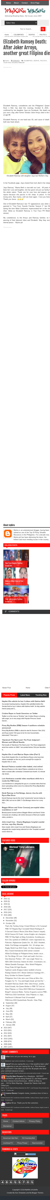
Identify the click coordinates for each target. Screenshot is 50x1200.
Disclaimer (7, 1126)
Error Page (35, 3)
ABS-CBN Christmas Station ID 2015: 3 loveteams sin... (26, 962)
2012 (6, 1033)
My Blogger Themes (36, 1193)
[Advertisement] (25, 87)
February (9, 1022)
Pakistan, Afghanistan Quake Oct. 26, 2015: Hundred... (25, 943)
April (7, 1017)
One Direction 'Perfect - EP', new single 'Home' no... (24, 959)
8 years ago (30, 1061)
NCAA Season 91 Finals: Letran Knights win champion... (26, 934)
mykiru (8, 1103)
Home (8, 3)
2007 (6, 1047)
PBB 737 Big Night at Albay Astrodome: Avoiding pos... (25, 937)
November (10, 921)
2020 (6, 901)
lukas (8, 1056)
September (10, 1003)
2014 (6, 1028)
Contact (25, 3)
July (7, 1008)
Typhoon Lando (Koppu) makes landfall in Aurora (23, 970)
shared (27, 183)
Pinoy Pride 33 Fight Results (15, 967)
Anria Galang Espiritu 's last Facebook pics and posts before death (21, 1073)
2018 (6, 907)
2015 (6, 915)
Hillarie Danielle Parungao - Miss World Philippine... (24, 964)
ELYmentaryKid (28, 1138)
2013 (6, 1030)
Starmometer (37, 1143)
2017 (6, 909)
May (7, 1014)
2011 (6, 1036)
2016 (6, 912)
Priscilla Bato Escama (14, 1076)
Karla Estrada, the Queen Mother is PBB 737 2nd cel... (25, 986)
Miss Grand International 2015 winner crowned (22, 951)
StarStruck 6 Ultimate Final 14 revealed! (20, 997)
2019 (6, 904)
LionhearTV (8, 1143)
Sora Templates (20, 1193)
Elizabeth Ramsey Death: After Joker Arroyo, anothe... (25, 984)
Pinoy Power (22, 1143)
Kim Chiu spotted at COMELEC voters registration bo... (25, 940)
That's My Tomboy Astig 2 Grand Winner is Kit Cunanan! (26, 926)
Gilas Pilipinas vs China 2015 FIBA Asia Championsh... (25, 989)
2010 (6, 1039)
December (10, 918)
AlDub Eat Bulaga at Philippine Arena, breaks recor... (24, 954)
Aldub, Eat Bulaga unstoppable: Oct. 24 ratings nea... (25, 945)
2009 (6, 1041)
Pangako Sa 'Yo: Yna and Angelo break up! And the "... (25, 981)
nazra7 (8, 1064)
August (8, 1006)
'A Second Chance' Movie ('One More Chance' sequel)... (25, 932)
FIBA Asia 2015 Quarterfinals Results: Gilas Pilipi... (24, 1000)
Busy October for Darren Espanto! (17, 975)
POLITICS (43, 60)
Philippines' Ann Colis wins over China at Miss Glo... (24, 978)
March (8, 1019)
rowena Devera (11, 1093)
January (9, 1025)
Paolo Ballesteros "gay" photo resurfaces (13, 1061)
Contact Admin (18, 1121)
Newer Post (6, 688)
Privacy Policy (34, 1121)
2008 (6, 1044)
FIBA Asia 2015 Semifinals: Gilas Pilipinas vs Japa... (25, 995)
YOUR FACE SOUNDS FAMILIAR (13, 62)
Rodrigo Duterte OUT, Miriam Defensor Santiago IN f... (25, 973)
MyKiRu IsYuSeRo (31, 1190)
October (9, 923)
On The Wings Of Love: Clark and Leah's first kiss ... (24, 956)
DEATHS (36, 60)
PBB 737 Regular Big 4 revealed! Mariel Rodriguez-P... (25, 929)
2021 (6, 899)
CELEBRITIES (27, 60)
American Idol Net (10, 1138)
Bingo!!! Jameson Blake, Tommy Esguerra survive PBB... (26, 992)
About (16, 3)
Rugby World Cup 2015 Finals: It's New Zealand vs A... (25, 948)
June (8, 1011)
